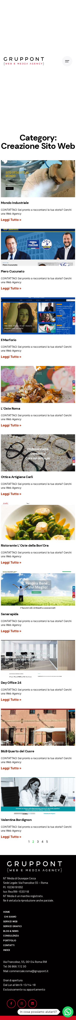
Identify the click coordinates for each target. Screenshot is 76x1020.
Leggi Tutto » (11, 220)
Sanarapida (9, 614)
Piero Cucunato (12, 271)
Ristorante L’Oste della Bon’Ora (25, 545)
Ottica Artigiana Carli (17, 477)
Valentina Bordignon (16, 820)
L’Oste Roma (10, 408)
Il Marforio (8, 340)
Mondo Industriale (15, 203)
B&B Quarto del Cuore (17, 751)
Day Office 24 (11, 682)
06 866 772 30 (17, 966)
